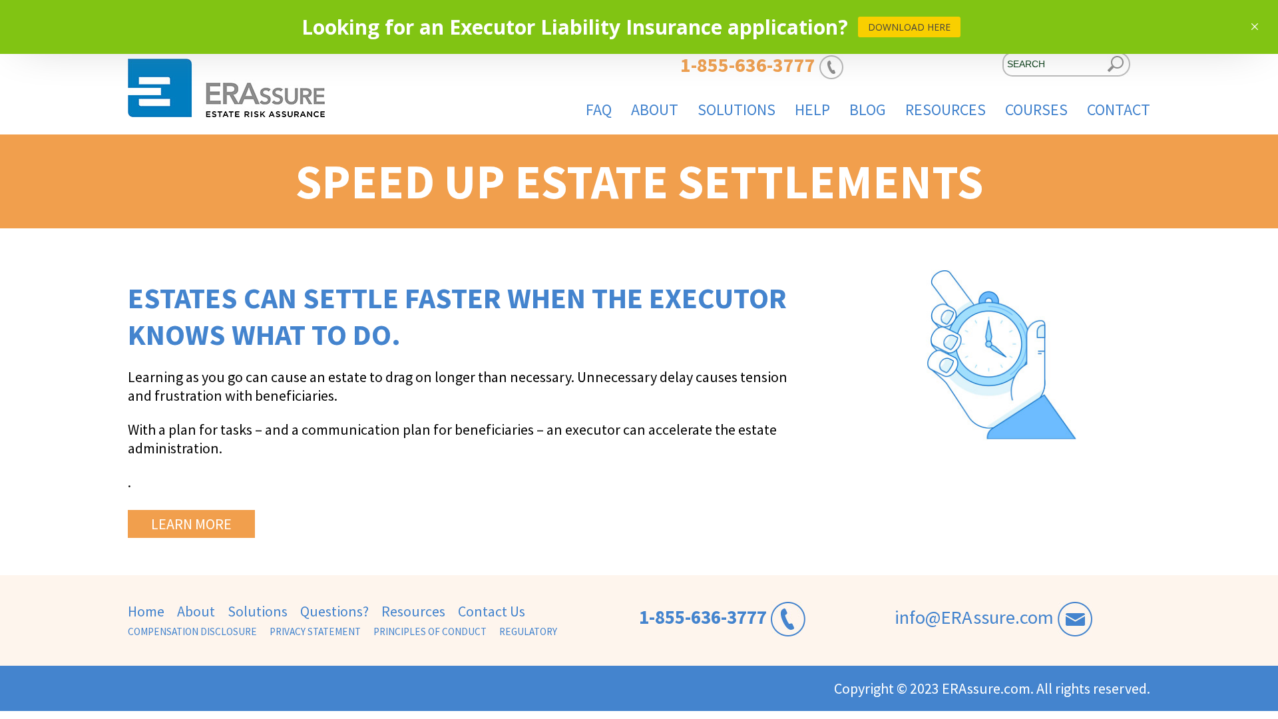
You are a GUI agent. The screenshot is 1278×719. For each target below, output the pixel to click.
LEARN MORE (191, 524)
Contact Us (491, 611)
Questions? (334, 611)
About (654, 109)
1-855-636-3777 (703, 617)
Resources (945, 109)
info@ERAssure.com (974, 617)
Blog (867, 109)
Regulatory (528, 631)
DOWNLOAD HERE (909, 27)
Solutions (736, 109)
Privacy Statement (315, 631)
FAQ (599, 109)
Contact (1118, 109)
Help (812, 109)
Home (146, 611)
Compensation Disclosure (192, 631)
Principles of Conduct (430, 631)
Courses (1036, 109)
